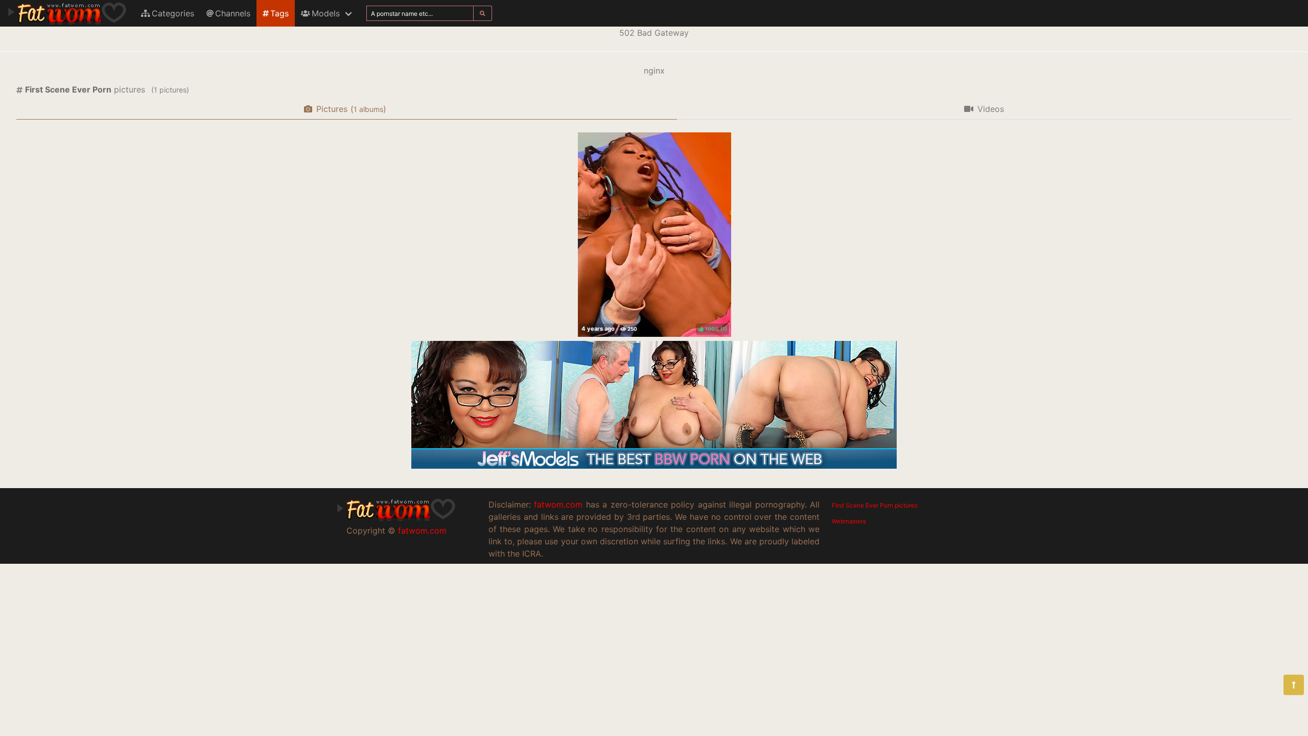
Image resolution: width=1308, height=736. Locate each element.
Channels (232, 13)
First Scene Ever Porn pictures (875, 505)
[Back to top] (1293, 685)
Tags (279, 13)
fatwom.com (422, 530)
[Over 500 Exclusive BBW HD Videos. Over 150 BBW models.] (654, 466)
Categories (173, 13)
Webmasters (849, 521)
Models (326, 13)
